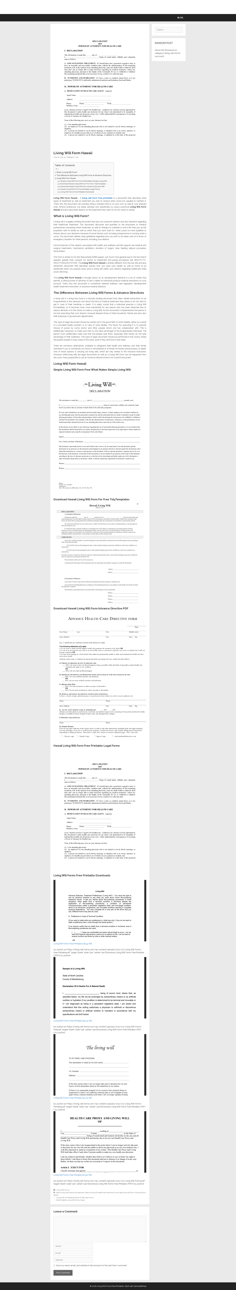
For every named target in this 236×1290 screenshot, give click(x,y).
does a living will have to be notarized (70, 1192)
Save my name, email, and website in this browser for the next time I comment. (91, 1265)
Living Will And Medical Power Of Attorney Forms (75, 1198)
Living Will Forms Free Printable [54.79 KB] (72, 1098)
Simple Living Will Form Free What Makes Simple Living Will (83, 181)
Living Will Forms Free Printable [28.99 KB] (72, 944)
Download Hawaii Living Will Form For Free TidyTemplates (83, 184)
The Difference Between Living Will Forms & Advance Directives (84, 175)
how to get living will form (124, 1192)
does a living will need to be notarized (99, 1192)
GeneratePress (140, 1286)
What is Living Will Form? (66, 172)
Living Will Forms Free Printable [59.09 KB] (72, 1021)
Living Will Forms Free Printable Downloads (77, 192)
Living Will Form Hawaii (66, 178)
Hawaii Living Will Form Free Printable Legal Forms (80, 189)
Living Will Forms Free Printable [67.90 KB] (72, 1175)
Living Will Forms (62, 1190)
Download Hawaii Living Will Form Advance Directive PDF (82, 186)
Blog (180, 17)
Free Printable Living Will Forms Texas (70, 1200)
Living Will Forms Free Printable (118, 7)
